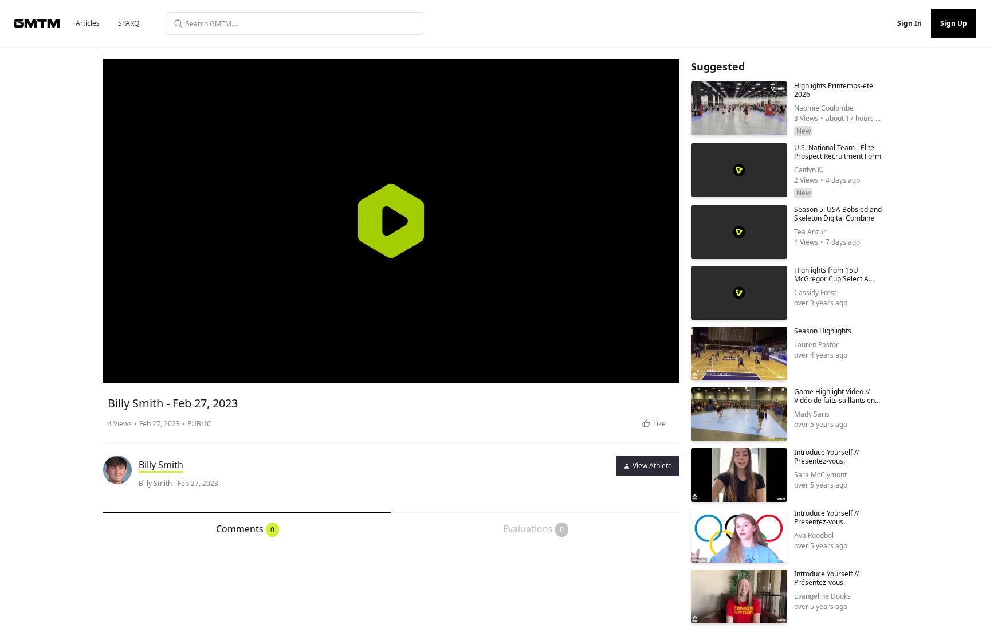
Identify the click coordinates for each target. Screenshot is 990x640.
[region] (391, 221)
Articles (88, 23)
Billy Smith (161, 464)
